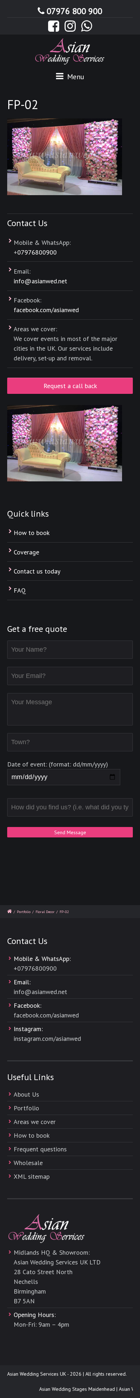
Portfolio (24, 911)
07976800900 (37, 252)
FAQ (20, 590)
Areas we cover (35, 1122)
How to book (32, 533)
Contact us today (37, 571)
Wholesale (28, 1163)
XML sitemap (32, 1176)
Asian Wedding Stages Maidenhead (74, 1389)
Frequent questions (40, 1149)
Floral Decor (45, 911)
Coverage (26, 552)
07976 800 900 (74, 11)
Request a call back (70, 386)
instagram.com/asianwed (47, 1038)
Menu (74, 76)
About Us (26, 1094)
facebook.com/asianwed (46, 310)
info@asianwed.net (40, 281)
